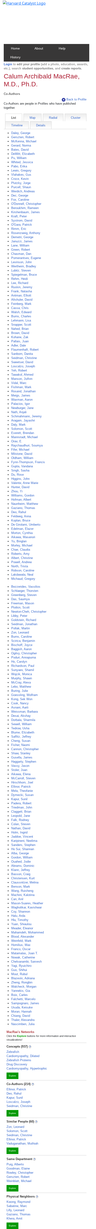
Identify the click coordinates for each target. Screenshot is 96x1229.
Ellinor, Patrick (21, 786)
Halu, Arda (18, 915)
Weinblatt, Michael (19, 1181)
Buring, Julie (19, 690)
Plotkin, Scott (20, 607)
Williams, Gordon (22, 495)
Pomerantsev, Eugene (26, 258)
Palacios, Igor (20, 404)
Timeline (17, 125)
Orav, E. (16, 441)
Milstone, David (21, 453)
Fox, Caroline (20, 199)
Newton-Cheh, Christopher (28, 611)
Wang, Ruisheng (22, 890)
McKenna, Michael (23, 141)
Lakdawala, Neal (22, 574)
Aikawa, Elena (21, 774)
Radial (53, 117)
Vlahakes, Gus (21, 174)
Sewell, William (21, 724)
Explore (12, 1076)
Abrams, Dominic (22, 865)
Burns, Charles (21, 316)
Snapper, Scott (21, 324)
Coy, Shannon (20, 911)
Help (62, 48)
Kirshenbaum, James (25, 212)
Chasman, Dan (21, 254)
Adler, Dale (18, 345)
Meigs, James (20, 395)
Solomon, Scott (21, 428)
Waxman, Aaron (22, 399)
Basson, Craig (20, 874)
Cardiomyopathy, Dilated (23, 1056)
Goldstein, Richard (23, 620)
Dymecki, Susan (22, 795)
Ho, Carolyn (19, 661)
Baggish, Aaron (21, 649)
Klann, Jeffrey (20, 870)
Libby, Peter (19, 616)
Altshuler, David (21, 299)
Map (32, 117)
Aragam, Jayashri (23, 420)
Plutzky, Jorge (21, 183)
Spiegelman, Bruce (24, 274)
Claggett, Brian (21, 811)
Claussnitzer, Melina (24, 882)
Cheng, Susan (20, 740)
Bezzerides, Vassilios (25, 586)
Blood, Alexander (22, 936)
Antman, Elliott (21, 295)
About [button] (38, 48)
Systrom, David (21, 220)
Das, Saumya (20, 599)
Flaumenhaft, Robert (25, 349)
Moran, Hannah (21, 1011)
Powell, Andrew (21, 562)
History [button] (15, 57)
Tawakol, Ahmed (22, 374)
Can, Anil (17, 899)
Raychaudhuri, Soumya (27, 445)
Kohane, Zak (19, 337)
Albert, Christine (22, 558)
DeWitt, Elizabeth (23, 154)
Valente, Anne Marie (24, 483)
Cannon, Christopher (25, 749)
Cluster (75, 117)
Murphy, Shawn (21, 678)
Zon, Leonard (20, 632)
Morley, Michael (21, 545)
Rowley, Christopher (20, 1172)
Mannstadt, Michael (24, 437)
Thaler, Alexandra (22, 1020)
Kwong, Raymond (18, 1202)
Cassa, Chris (20, 308)
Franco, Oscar (21, 949)
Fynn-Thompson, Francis (28, 462)
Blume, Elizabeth (22, 732)
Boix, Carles (19, 995)
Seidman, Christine (24, 358)
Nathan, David (20, 828)
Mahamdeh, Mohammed (27, 932)
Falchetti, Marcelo (23, 999)
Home (15, 48)
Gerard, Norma (21, 145)
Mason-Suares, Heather (27, 903)
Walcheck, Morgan (23, 986)
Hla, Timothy (19, 920)
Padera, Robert (21, 803)
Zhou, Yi (17, 491)
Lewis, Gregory (21, 170)
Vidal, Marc (19, 383)
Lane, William (20, 245)
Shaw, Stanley (21, 753)
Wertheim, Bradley (23, 266)
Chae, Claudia (20, 549)
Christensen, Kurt (23, 878)
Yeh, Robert (19, 370)
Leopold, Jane (20, 815)
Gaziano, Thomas (23, 508)
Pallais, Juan (20, 341)
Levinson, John (21, 262)
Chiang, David (20, 1015)
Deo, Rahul (18, 512)
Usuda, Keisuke (22, 1007)
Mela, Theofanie (22, 790)
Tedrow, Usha (20, 728)
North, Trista (19, 566)
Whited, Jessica (22, 162)
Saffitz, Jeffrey (21, 736)
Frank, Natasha (21, 291)
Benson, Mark (20, 886)
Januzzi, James (22, 241)
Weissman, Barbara (24, 711)
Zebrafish (13, 1052)
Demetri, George (22, 237)
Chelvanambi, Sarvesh (26, 961)
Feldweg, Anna (21, 516)
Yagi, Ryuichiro (21, 965)
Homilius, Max (21, 945)
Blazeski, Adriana (23, 978)
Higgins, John (20, 478)
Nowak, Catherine (23, 957)
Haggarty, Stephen (23, 761)
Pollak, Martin (20, 628)
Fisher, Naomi (20, 745)
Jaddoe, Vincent (22, 836)
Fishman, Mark (21, 387)
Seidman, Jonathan (24, 624)
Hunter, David (20, 487)
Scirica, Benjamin (23, 641)
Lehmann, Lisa (21, 320)
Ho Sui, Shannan (22, 849)
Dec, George (19, 195)
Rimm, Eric (18, 229)
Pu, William (19, 158)
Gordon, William (22, 857)
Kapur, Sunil (19, 799)
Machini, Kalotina (22, 895)
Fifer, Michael (20, 449)
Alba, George (20, 853)
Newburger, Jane (22, 408)
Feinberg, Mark (21, 304)
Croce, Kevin (20, 179)
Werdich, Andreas (23, 191)
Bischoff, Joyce (21, 645)
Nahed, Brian (20, 329)
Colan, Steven (20, 824)
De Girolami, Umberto (25, 524)
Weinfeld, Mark (21, 940)
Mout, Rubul (19, 974)
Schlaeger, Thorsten (24, 591)
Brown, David (20, 333)
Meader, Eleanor (22, 928)
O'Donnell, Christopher (26, 204)
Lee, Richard (19, 283)
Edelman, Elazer (22, 528)
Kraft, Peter (19, 216)
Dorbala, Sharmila (23, 720)
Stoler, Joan (19, 770)
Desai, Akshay (21, 715)
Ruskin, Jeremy (21, 287)
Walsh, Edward (21, 312)
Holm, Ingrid (19, 832)
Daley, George (20, 133)
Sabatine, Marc (17, 1206)
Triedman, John (21, 807)
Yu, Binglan (19, 541)
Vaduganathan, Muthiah (22, 1143)
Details (40, 125)
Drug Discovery (17, 1064)
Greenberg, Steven (24, 595)
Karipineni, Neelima (24, 840)
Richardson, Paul (22, 666)
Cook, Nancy (20, 703)
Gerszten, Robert (22, 137)
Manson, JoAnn (21, 379)
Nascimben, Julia (22, 1024)
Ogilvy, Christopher (24, 653)
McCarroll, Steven (23, 778)
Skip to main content (19, 5)
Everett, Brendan (22, 433)
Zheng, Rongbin (21, 982)
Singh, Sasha (20, 470)
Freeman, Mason (22, 603)
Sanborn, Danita (22, 354)
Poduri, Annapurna (23, 657)
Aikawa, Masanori (23, 537)
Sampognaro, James (25, 1003)
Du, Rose (17, 474)
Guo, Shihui (19, 970)
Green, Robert (20, 249)
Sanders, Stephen (23, 845)
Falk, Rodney (20, 820)
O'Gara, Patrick (21, 224)
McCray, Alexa (21, 682)
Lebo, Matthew (21, 686)
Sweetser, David (22, 362)
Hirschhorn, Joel (22, 782)
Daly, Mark (18, 424)
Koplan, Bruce (20, 520)
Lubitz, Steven (21, 270)
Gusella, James (21, 757)
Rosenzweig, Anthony (25, 233)
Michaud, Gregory (23, 578)
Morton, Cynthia (22, 533)
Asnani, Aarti (19, 707)
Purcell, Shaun (21, 187)
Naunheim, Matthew (24, 503)
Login (8, 64)
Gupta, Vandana (22, 466)
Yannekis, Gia (20, 990)
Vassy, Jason (20, 765)
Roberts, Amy (20, 553)
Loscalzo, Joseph (23, 366)
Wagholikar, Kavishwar (26, 907)
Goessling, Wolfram (24, 695)
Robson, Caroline (22, 570)
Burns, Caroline (21, 636)
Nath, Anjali (19, 412)
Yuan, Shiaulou (21, 924)
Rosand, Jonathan (23, 391)
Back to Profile (76, 99)
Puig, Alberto (15, 1164)
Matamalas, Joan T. (24, 953)
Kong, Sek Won (21, 699)
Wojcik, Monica (21, 674)
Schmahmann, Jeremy (26, 416)
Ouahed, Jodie (21, 861)
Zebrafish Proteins (19, 1060)
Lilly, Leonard (15, 1210)
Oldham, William (22, 458)
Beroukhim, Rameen (25, 208)
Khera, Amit (14, 1218)
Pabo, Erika (19, 166)
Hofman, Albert (21, 499)
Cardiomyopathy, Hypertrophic (27, 1068)
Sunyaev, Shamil (22, 670)
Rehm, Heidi (19, 279)
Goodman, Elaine (18, 1168)
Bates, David (20, 149)
